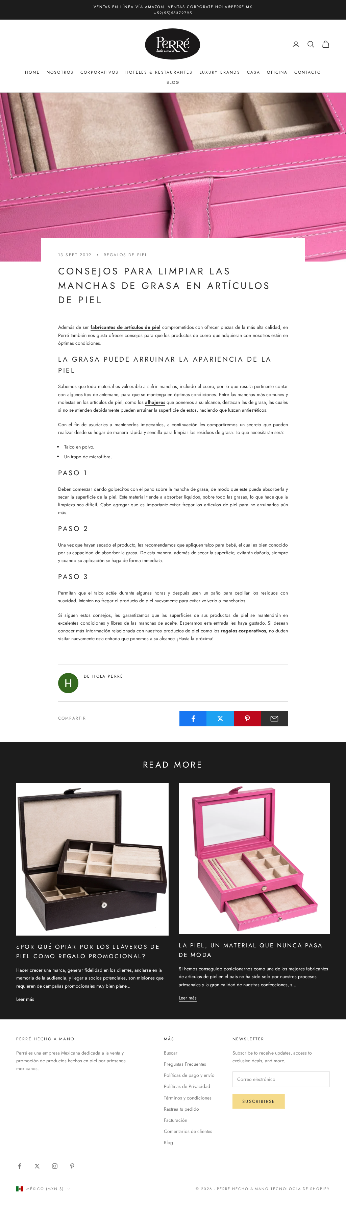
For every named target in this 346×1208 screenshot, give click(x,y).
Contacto (307, 72)
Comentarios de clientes (188, 1131)
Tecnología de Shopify (300, 1188)
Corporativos (99, 72)
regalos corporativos (243, 630)
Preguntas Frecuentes (185, 1064)
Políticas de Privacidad (187, 1086)
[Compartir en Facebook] (193, 718)
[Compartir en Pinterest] (247, 718)
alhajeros (155, 402)
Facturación (175, 1120)
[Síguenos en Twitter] (37, 1166)
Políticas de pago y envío (189, 1075)
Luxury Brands (220, 72)
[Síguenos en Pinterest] (72, 1166)
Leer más (25, 999)
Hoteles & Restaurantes (159, 72)
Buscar (170, 1052)
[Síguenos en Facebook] (19, 1166)
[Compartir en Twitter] (220, 718)
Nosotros (60, 72)
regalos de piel (125, 255)
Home (32, 72)
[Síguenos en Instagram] (54, 1166)
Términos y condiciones (188, 1097)
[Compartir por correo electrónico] (274, 718)
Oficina (277, 72)
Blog (173, 82)
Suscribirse (258, 1101)
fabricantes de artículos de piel (125, 327)
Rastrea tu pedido (181, 1109)
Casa (254, 72)
